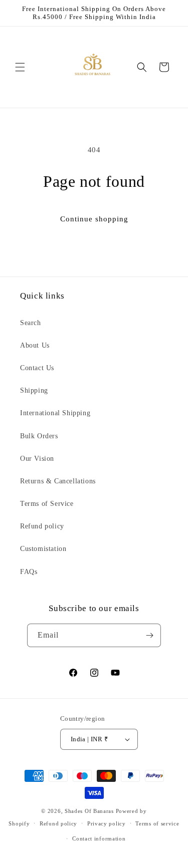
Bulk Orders (39, 436)
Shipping (34, 390)
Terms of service (157, 823)
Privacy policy (106, 823)
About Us (35, 345)
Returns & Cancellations (58, 481)
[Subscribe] (149, 635)
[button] (20, 67)
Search (30, 323)
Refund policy (42, 526)
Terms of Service (47, 503)
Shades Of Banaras (89, 811)
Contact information (98, 838)
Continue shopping (94, 219)
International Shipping (55, 413)
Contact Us (37, 368)
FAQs (28, 572)
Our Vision (37, 458)
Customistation (43, 548)
